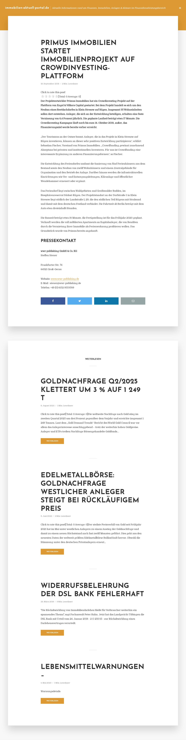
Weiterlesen (52, 441)
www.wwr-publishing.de (65, 279)
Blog (119, 8)
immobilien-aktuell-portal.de (27, 7)
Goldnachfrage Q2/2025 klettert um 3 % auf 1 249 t (90, 390)
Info (128, 8)
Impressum (153, 8)
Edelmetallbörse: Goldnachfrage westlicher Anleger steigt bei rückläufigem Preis (90, 492)
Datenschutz (168, 8)
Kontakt (139, 8)
